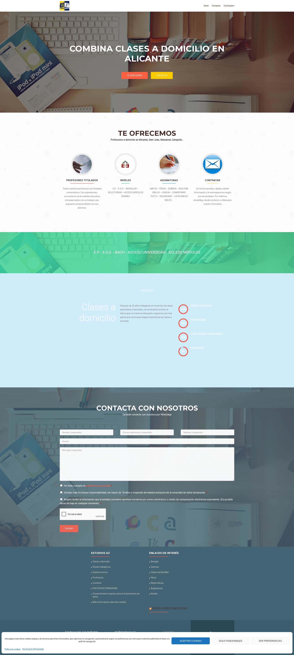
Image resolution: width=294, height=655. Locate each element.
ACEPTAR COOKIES (191, 641)
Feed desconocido (169, 608)
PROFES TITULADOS (200, 305)
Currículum (229, 5)
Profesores (98, 577)
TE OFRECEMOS (134, 75)
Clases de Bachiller (160, 572)
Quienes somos (100, 572)
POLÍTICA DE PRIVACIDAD (33, 649)
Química (155, 567)
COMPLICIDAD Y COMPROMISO (206, 334)
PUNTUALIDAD (198, 320)
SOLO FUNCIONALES (230, 641)
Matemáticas (157, 583)
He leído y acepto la (88, 485)
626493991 (168, 632)
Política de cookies (13, 649)
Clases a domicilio (101, 561)
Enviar (69, 528)
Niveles (154, 593)
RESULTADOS (197, 348)
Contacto (216, 5)
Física (153, 577)
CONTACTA (161, 75)
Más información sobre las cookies (109, 602)
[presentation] (183, 309)
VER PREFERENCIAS (270, 641)
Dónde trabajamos (102, 567)
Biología (154, 561)
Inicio (206, 5)
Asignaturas (157, 588)
